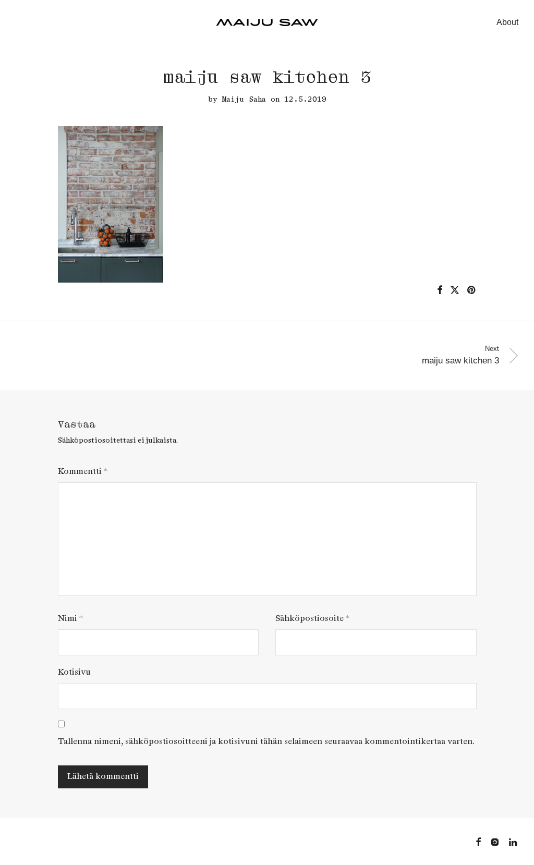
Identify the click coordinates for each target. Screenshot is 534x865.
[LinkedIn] (513, 841)
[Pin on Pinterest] (472, 290)
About (507, 22)
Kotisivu (74, 672)
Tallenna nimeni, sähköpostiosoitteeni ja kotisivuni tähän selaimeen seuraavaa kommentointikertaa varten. (266, 741)
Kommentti (82, 471)
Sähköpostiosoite (312, 618)
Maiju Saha (244, 99)
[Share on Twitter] (454, 290)
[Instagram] (495, 841)
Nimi (70, 618)
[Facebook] (478, 841)
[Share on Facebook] (439, 290)
